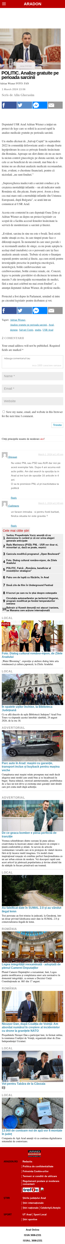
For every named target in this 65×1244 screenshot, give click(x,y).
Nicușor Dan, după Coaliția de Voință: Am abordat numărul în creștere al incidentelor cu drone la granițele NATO (31, 1027)
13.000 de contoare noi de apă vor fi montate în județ (32, 1132)
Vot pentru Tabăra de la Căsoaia (23, 1083)
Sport (8, 1214)
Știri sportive (30, 1219)
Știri (7, 1198)
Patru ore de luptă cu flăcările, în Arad (27, 577)
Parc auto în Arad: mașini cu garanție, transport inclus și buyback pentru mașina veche (31, 767)
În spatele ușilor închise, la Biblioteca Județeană (27, 708)
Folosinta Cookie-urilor (36, 1171)
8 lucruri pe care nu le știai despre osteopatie (31, 593)
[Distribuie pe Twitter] (24, 105)
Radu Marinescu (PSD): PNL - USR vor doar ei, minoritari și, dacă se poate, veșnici (32, 546)
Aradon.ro (11, 1161)
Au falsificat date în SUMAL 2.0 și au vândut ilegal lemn (31, 909)
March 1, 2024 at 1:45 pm (50, 454)
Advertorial (13, 727)
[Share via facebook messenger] (39, 105)
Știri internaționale (33, 1203)
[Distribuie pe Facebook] (9, 105)
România (9, 929)
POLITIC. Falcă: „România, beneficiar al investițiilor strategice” (28, 569)
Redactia (27, 1161)
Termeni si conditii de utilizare (40, 1176)
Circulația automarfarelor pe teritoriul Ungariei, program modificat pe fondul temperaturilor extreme (32, 601)
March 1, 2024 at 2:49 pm (50, 503)
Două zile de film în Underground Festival (29, 585)
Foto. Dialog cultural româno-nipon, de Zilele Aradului (31, 561)
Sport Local (40, 1214)
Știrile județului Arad (34, 1198)
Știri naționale (30, 1207)
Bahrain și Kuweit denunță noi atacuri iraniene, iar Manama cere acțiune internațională (32, 609)
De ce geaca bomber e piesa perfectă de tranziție (29, 834)
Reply (14, 498)
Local (7, 618)
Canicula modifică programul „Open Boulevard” (33, 554)
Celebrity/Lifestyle (50, 1207)
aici (42, 438)
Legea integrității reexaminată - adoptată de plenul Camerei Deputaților (31, 966)
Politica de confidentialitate (38, 1166)
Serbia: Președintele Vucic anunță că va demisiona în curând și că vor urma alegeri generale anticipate (30, 538)
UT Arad (27, 1214)
